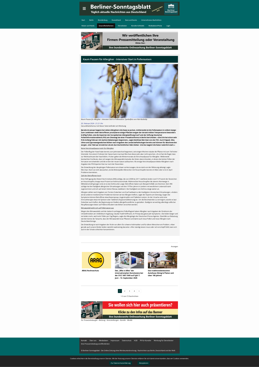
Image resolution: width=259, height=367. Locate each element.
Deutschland (116, 20)
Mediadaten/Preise (155, 26)
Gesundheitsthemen (106, 26)
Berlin (91, 20)
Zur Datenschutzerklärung (121, 363)
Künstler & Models (137, 26)
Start (83, 20)
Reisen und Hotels (88, 26)
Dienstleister (122, 26)
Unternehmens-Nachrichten (151, 20)
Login (168, 26)
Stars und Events (131, 20)
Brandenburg (102, 20)
